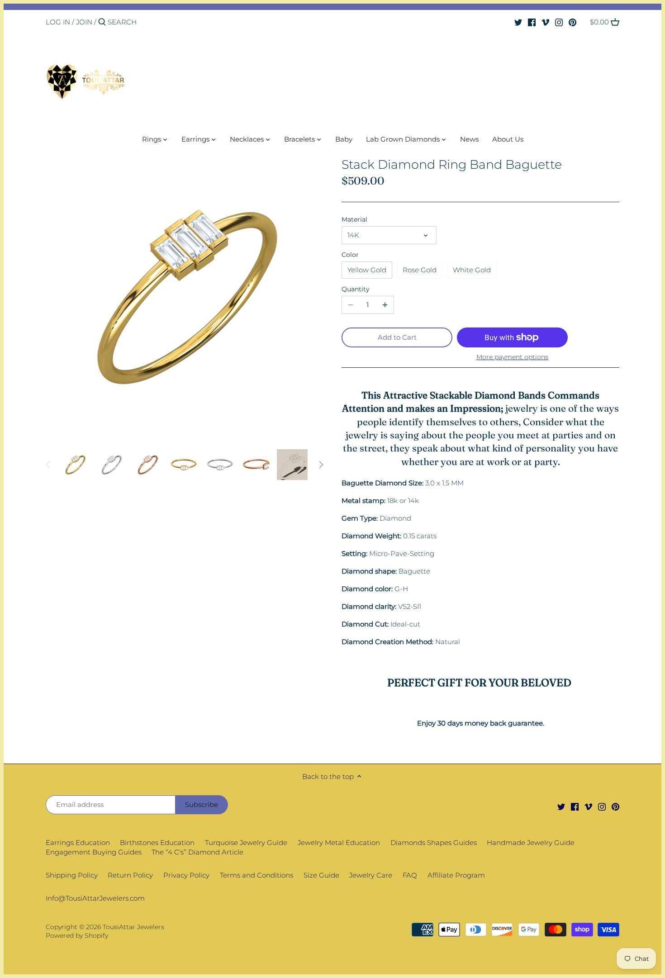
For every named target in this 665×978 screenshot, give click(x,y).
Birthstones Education (157, 842)
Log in (58, 22)
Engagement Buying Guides (94, 852)
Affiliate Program (456, 875)
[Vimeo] (545, 21)
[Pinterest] (572, 21)
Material (354, 219)
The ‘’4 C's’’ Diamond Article (197, 852)
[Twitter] (518, 21)
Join (84, 22)
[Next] (321, 465)
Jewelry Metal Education (339, 842)
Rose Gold (420, 270)
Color (350, 254)
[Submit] (102, 22)
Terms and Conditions (256, 875)
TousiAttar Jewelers (133, 927)
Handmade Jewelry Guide (531, 842)
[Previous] (48, 465)
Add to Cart (397, 337)
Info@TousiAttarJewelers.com (95, 898)
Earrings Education (78, 842)
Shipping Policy (72, 875)
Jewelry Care (370, 875)
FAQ (410, 875)
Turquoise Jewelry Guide (246, 842)
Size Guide (321, 875)
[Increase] (385, 304)
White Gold (472, 270)
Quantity (356, 289)
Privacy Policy (186, 875)
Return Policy (130, 875)
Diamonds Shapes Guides (433, 842)
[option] (75, 464)
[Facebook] (532, 21)
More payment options (512, 357)
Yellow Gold (366, 270)
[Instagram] (559, 21)
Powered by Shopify (77, 935)
